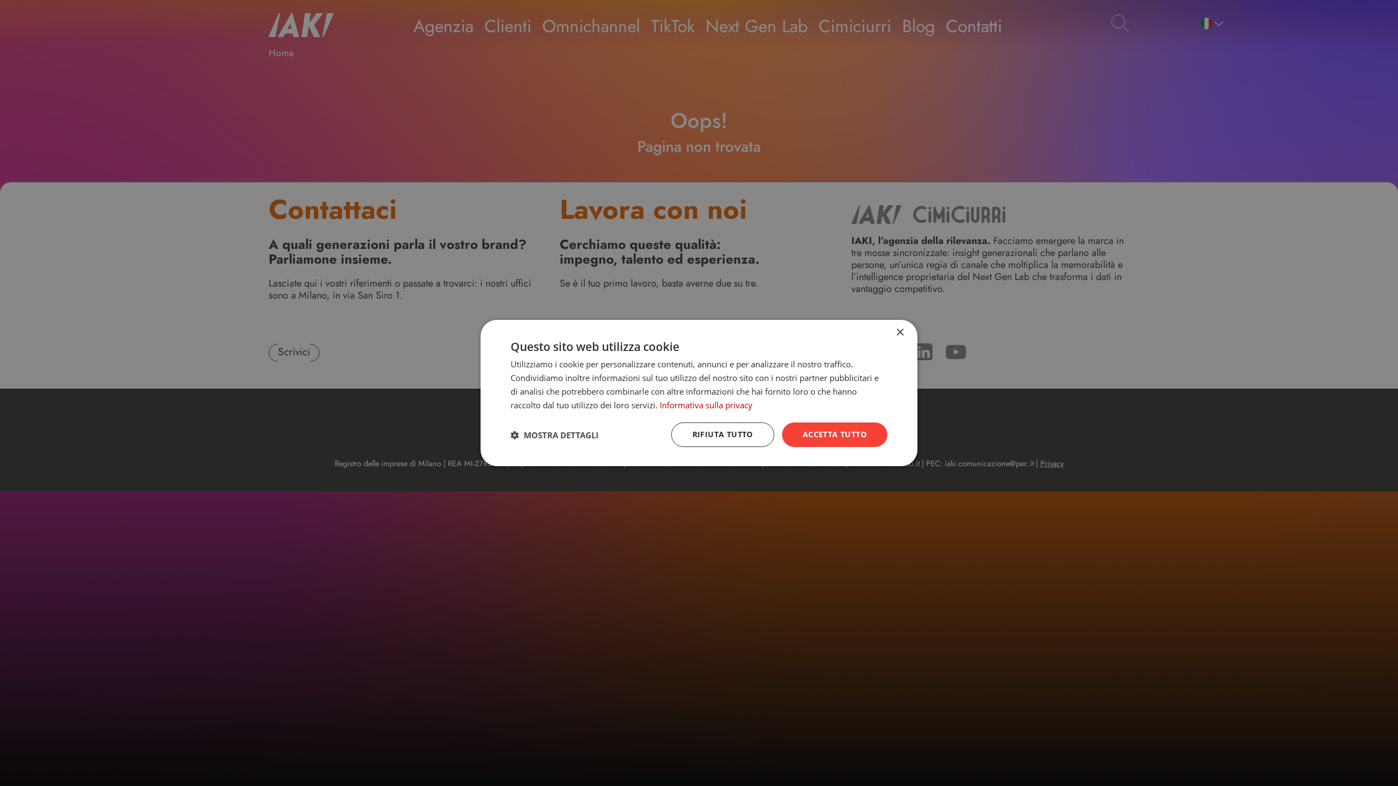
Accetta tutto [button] (835, 434)
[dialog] (699, 393)
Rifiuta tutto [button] (722, 434)
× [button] (900, 333)
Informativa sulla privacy (706, 405)
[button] (555, 435)
